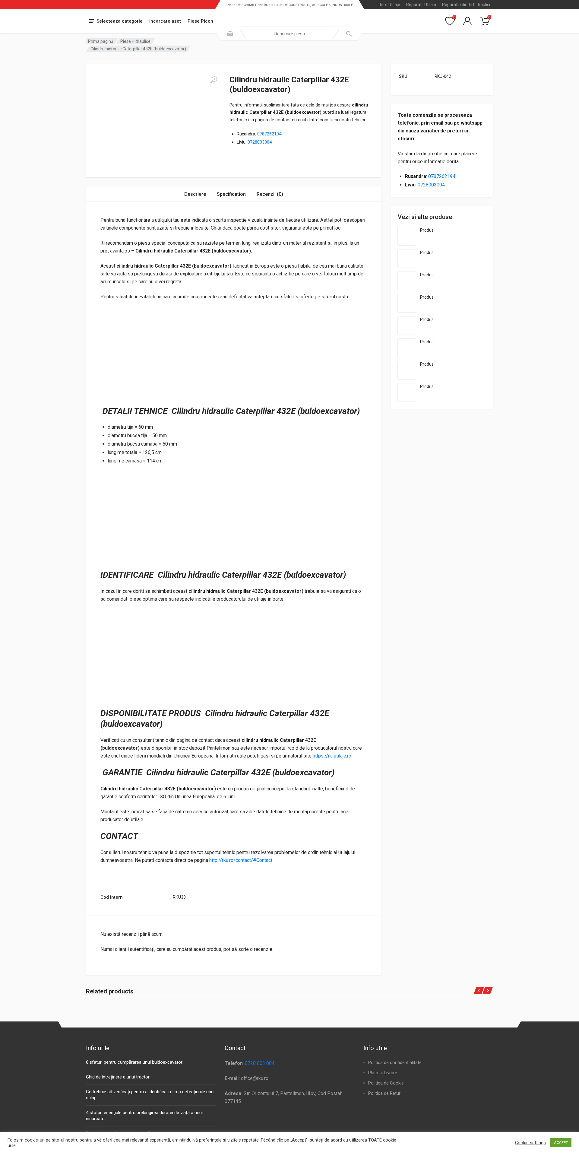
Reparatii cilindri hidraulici (466, 4)
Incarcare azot (165, 21)
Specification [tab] (231, 194)
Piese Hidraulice (135, 41)
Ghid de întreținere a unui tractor (118, 1077)
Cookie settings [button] (530, 1142)
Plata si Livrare (382, 1072)
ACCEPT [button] (561, 1142)
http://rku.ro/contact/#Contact (240, 860)
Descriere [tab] (195, 194)
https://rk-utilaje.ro (332, 756)
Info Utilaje (390, 4)
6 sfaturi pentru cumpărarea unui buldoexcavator (134, 1062)
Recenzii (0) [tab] (270, 194)
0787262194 (269, 134)
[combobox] (289, 34)
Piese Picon (200, 21)
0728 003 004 (259, 1063)
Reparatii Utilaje (421, 4)
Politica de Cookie (386, 1083)
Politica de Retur (384, 1093)
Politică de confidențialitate (395, 1062)
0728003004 (260, 142)
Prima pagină (100, 41)
